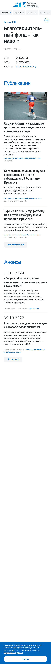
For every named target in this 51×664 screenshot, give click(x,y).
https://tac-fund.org (26, 66)
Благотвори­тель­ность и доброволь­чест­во (22, 158)
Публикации (17, 83)
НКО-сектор (34, 308)
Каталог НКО (10, 22)
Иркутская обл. (20, 201)
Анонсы (12, 262)
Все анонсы (13, 359)
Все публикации (15, 244)
